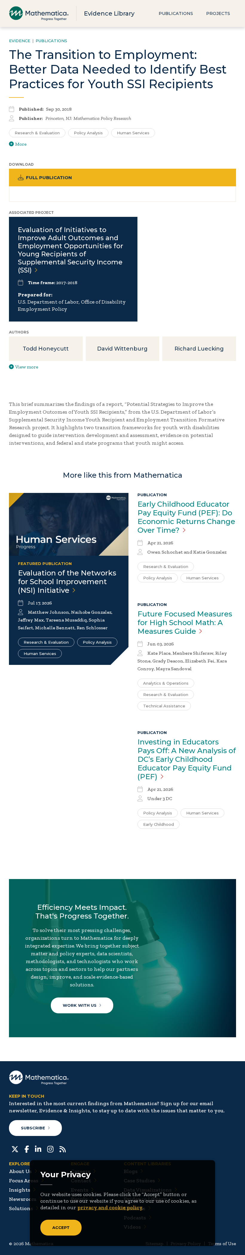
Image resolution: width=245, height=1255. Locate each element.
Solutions (21, 1208)
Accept (61, 1227)
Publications (176, 13)
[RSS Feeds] (62, 1148)
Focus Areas (23, 1180)
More (21, 144)
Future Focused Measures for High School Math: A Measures (184, 623)
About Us (20, 1171)
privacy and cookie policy (110, 1207)
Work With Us (80, 1005)
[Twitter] (15, 1148)
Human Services (133, 132)
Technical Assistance (164, 705)
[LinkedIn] (38, 1148)
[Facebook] (26, 1148)
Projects (218, 13)
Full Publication (49, 177)
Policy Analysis (88, 132)
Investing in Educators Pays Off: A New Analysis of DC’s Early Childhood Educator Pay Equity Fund (186, 759)
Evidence (19, 40)
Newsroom (22, 1199)
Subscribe (33, 1127)
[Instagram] (50, 1148)
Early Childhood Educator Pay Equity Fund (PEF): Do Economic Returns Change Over (186, 517)
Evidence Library (109, 13)
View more (26, 367)
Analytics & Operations (166, 683)
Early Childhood (158, 824)
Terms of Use (222, 1243)
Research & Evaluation (37, 132)
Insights (19, 1190)
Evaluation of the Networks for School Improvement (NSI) (67, 582)
